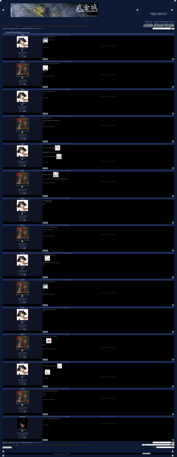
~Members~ (157, 23)
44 (68, 388)
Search (171, 23)
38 (67, 225)
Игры (17, 28)
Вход (166, 13)
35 (68, 143)
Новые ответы (148, 21)
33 (68, 89)
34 (70, 116)
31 (68, 34)
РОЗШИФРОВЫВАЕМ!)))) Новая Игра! (29, 28)
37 (68, 198)
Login (164, 14)
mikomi (22, 61)
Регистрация (160, 13)
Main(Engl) (154, 14)
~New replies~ (149, 23)
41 (67, 307)
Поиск (171, 21)
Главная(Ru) (153, 13)
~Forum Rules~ (164, 23)
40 (70, 279)
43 (68, 362)
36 (68, 170)
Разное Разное (12, 28)
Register (160, 14)
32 (70, 61)
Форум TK (5, 28)
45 (68, 416)
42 (68, 334)
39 (70, 253)
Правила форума (164, 21)
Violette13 (22, 416)
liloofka (22, 34)
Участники (156, 21)
